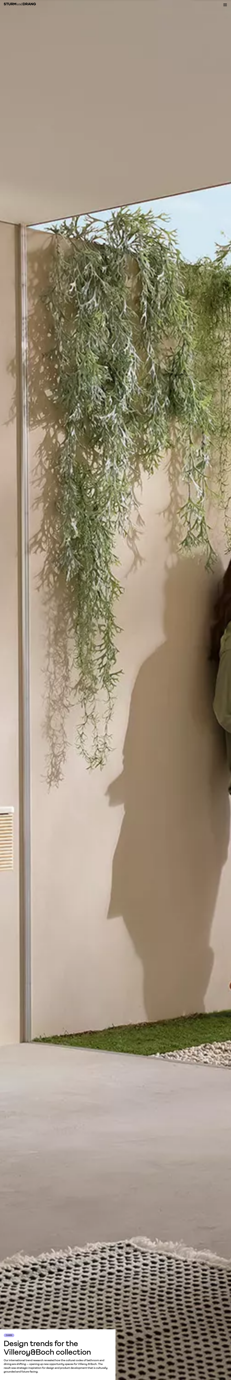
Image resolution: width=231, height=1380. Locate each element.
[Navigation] (225, 5)
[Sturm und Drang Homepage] (20, 4)
